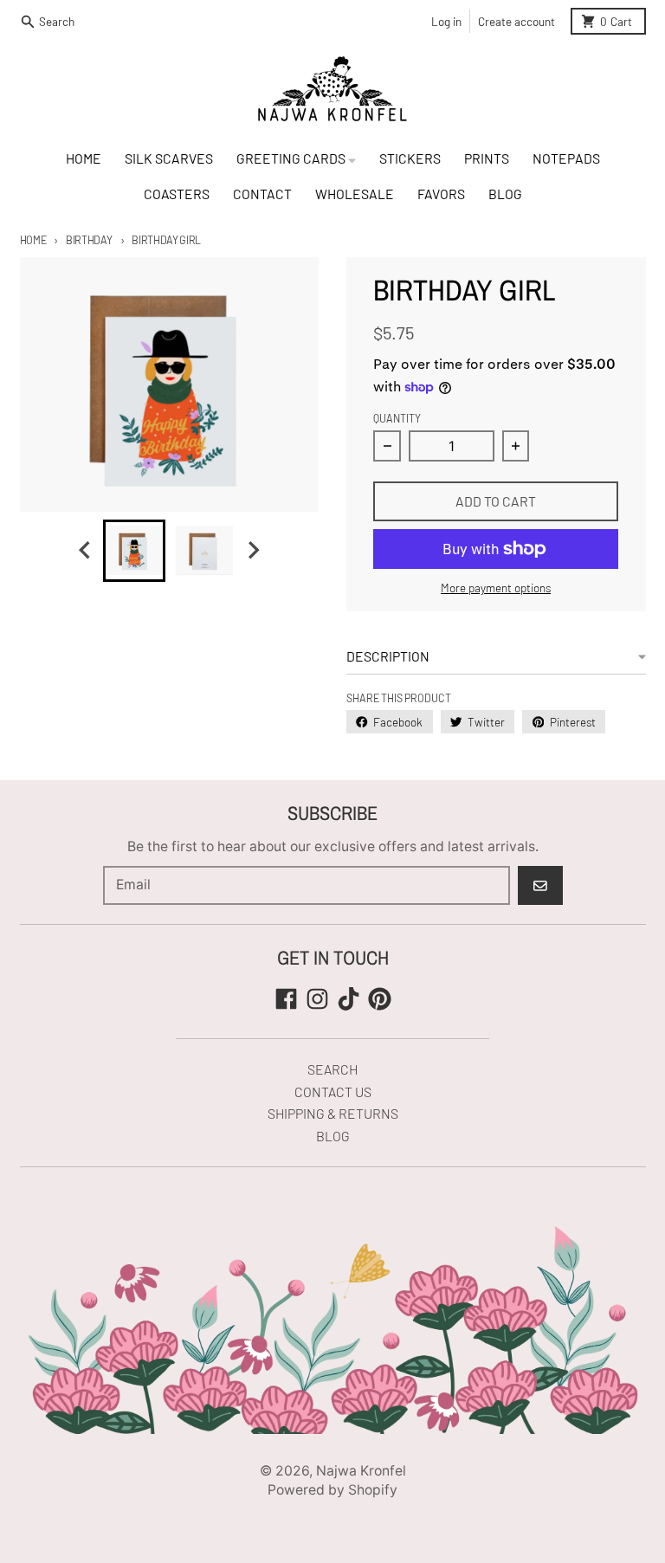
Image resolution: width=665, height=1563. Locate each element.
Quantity (397, 418)
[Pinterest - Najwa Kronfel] (379, 999)
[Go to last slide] (86, 550)
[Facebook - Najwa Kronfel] (286, 999)
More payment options (496, 587)
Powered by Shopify (332, 1490)
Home (33, 240)
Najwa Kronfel (361, 1471)
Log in (446, 21)
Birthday (89, 240)
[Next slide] (253, 550)
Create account (516, 21)
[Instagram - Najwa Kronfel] (317, 999)
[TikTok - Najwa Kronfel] (348, 999)
